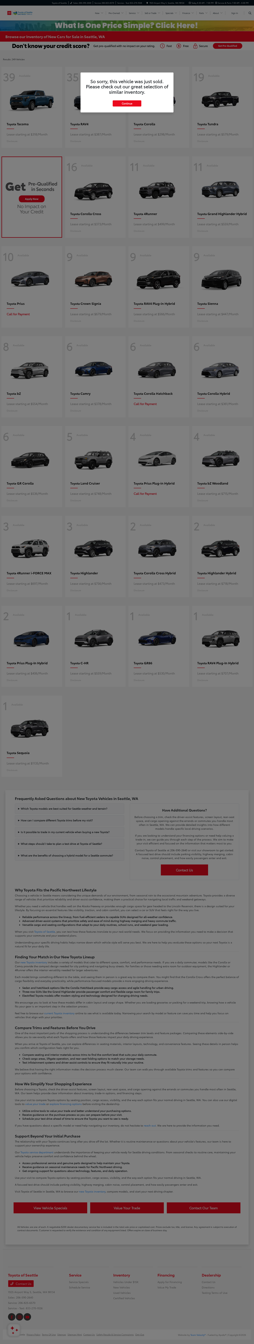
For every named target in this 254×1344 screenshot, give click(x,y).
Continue (127, 103)
